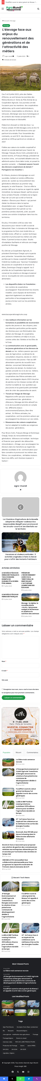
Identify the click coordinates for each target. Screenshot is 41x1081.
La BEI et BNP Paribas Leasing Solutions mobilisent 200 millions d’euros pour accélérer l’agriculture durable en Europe (25, 807)
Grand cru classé (21, 1038)
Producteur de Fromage (10, 1045)
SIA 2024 (14, 1049)
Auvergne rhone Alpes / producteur (27, 1027)
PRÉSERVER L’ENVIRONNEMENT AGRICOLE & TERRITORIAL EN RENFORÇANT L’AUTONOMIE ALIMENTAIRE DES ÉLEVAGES (28, 580)
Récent (18, 752)
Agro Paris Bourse (8, 1027)
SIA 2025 (23, 1049)
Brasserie (11, 1031)
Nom (4, 661)
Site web (5, 680)
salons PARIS (31, 1045)
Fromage (35, 1034)
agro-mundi (8, 56)
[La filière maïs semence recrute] (8, 762)
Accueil (6, 21)
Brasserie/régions (22, 1031)
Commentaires (32, 752)
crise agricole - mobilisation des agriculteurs (16, 1034)
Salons (22, 1045)
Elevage (13, 21)
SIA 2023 (6, 1049)
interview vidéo (7, 1042)
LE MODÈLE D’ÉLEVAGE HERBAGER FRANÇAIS (10, 595)
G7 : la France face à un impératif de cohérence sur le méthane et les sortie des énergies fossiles (27, 822)
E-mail (4, 671)
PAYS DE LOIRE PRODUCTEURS (25, 1042)
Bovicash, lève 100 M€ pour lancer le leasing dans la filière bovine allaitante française (27, 835)
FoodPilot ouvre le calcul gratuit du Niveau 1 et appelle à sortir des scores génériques (26, 792)
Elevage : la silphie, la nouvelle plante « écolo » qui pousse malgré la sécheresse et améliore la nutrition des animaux (30, 608)
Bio (4, 1031)
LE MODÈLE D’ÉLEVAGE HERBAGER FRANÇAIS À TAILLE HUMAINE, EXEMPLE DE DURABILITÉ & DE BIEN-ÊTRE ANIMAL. (10, 578)
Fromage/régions (8, 1038)
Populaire (6, 752)
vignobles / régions (8, 1053)
